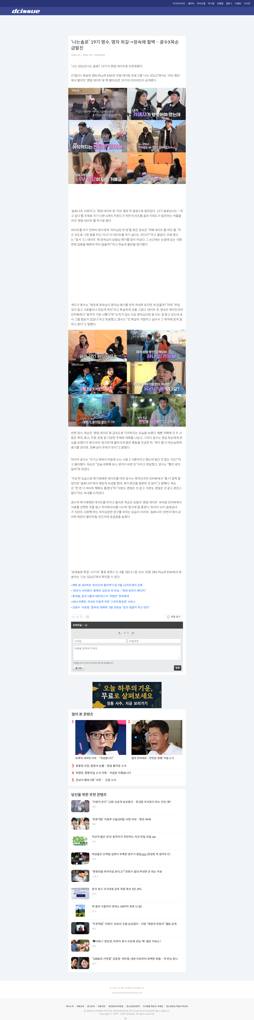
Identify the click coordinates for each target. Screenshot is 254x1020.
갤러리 (191, 3)
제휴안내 (80, 1006)
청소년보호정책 (133, 1006)
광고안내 (91, 1006)
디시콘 (247, 3)
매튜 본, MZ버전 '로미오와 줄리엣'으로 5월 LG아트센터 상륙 (107, 585)
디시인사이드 (179, 3)
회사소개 (70, 1006)
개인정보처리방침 (115, 1006)
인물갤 (220, 3)
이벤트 (238, 3)
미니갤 (211, 3)
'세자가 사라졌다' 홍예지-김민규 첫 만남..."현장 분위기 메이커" (109, 590)
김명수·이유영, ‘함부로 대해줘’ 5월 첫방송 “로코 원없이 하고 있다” (111, 607)
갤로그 (229, 3)
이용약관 (101, 1006)
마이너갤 (201, 3)
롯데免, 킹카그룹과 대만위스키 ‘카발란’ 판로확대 (100, 596)
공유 (87, 617)
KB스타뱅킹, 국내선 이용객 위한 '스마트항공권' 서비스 (104, 601)
